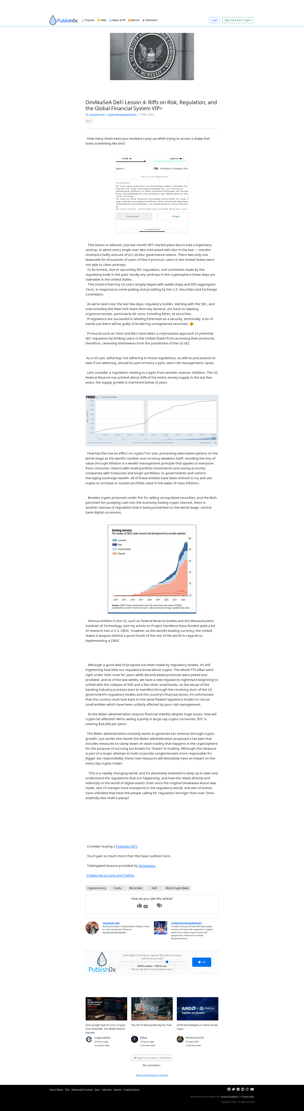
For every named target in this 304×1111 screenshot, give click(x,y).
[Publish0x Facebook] (229, 1089)
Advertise (107, 1089)
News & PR (118, 20)
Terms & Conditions (229, 1096)
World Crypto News (177, 888)
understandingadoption (122, 114)
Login (214, 20)
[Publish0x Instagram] (247, 1089)
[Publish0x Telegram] (238, 1089)
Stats (97, 1089)
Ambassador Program (82, 1089)
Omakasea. (147, 865)
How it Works (56, 1089)
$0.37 (89, 121)
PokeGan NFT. (127, 846)
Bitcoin (135, 20)
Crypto (118, 888)
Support (118, 1089)
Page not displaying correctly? (152, 1075)
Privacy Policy (248, 1096)
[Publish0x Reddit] (243, 1089)
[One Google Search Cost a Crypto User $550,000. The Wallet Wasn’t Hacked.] (106, 1009)
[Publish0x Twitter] (234, 1089)
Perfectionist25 (195, 1037)
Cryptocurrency (96, 888)
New (103, 20)
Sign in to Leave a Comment (154, 1058)
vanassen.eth (97, 114)
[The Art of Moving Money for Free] (152, 1009)
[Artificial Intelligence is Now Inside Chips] (197, 1009)
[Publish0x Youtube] (252, 1089)
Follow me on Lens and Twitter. (110, 875)
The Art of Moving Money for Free (151, 1025)
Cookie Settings (131, 1089)
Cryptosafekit (102, 1037)
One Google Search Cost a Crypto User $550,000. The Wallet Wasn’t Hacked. (106, 1028)
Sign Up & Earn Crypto (238, 20)
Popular (90, 20)
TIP (203, 962)
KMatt (143, 1037)
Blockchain (135, 888)
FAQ (67, 1089)
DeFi (154, 888)
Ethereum (151, 20)
